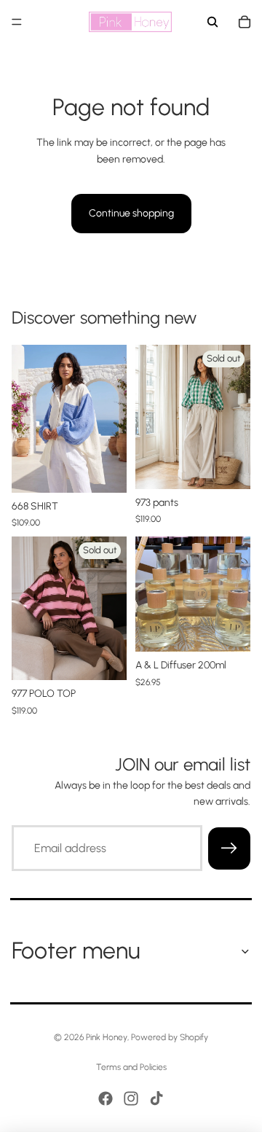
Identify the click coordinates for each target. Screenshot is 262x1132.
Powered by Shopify (169, 1037)
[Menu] (16, 22)
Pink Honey (106, 1037)
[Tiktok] (156, 1098)
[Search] (212, 22)
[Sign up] (229, 848)
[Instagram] (131, 1098)
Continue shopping (131, 213)
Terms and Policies (131, 1067)
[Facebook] (105, 1098)
